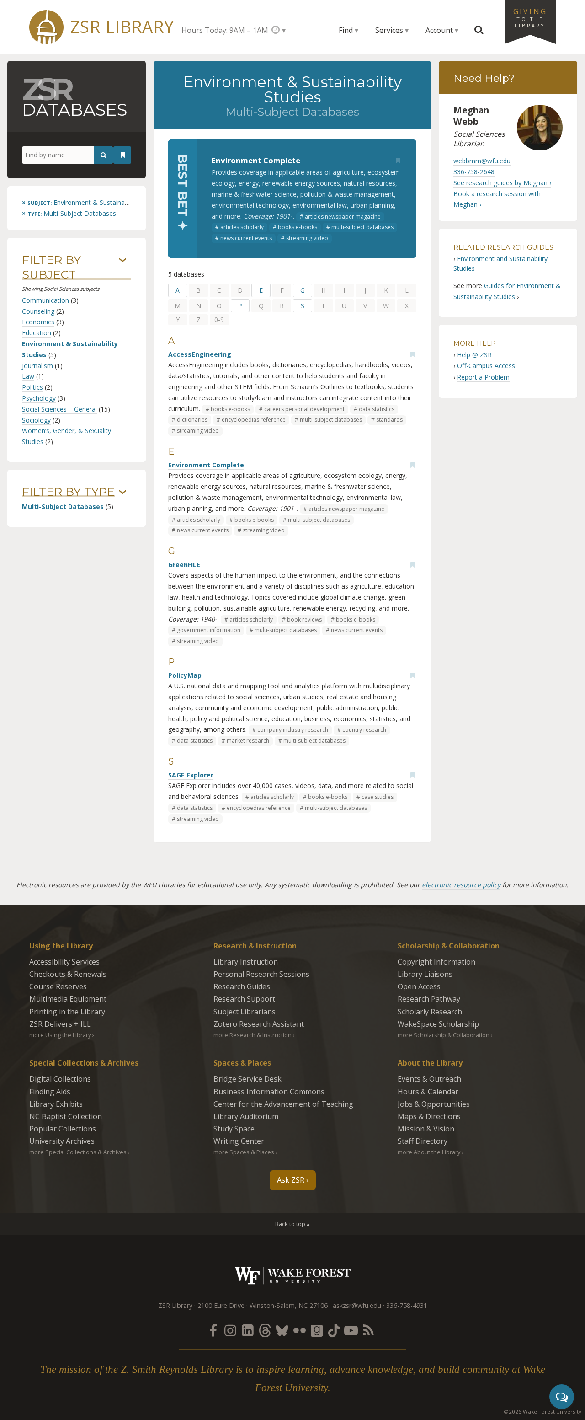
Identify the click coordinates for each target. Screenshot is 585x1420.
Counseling (38, 311)
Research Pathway (429, 999)
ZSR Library (122, 26)
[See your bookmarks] (123, 155)
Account (439, 30)
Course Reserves (58, 986)
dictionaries (192, 419)
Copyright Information (436, 962)
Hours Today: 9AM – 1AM (224, 30)
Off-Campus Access (486, 365)
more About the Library (429, 1152)
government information (208, 630)
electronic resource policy (461, 884)
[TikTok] (334, 1330)
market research (248, 741)
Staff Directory (422, 1141)
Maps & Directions (429, 1116)
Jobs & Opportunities (434, 1104)
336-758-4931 (406, 1305)
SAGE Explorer (190, 775)
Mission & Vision (426, 1129)
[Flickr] (299, 1330)
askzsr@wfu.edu (357, 1305)
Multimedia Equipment (67, 999)
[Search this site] (479, 30)
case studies (378, 797)
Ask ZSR (290, 1180)
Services (389, 30)
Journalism (37, 365)
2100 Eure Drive (221, 1305)
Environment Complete (256, 160)
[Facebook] (213, 1330)
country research (364, 730)
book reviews (304, 619)
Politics (32, 387)
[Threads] (264, 1330)
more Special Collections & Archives (78, 1152)
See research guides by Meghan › (502, 182)
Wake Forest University (292, 1276)
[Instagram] (230, 1330)
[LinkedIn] (248, 1330)
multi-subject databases (362, 227)
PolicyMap (185, 675)
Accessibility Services (64, 962)
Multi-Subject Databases (63, 506)
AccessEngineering (199, 354)
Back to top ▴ (292, 1224)
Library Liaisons (425, 974)
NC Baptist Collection (65, 1116)
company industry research (292, 730)
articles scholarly (242, 227)
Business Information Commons (268, 1092)
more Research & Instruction (252, 1035)
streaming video (307, 238)
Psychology (39, 398)
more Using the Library (60, 1035)
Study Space (234, 1129)
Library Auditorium (245, 1116)
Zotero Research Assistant (258, 1024)
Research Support (244, 999)
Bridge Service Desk (247, 1079)
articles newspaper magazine (343, 216)
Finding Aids (49, 1092)
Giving (530, 17)
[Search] (103, 155)
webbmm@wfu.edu (482, 160)
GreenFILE (184, 564)
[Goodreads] (317, 1330)
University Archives (62, 1141)
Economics (38, 321)
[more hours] (278, 29)
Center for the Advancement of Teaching (283, 1104)
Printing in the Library (67, 1012)
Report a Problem (483, 377)
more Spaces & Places (243, 1152)
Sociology (36, 420)
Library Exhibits (56, 1104)
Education (36, 332)
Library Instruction (245, 962)
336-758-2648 (474, 171)
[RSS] (368, 1330)
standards (389, 419)
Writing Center (238, 1141)
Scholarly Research (430, 1012)
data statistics (376, 409)
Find (346, 30)
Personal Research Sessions (261, 974)
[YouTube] (351, 1330)
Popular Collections (62, 1129)
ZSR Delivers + (60, 1024)
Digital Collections (60, 1079)
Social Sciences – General (59, 409)
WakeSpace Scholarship (438, 1024)
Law (28, 376)
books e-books (297, 227)
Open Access (419, 986)
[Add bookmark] (398, 160)
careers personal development (304, 409)
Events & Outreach (429, 1079)
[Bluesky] (282, 1330)
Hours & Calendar (428, 1092)
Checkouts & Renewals (67, 974)
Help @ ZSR (474, 354)
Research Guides (241, 986)
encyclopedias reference (254, 419)
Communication (45, 300)
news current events (246, 238)
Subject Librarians (244, 1012)
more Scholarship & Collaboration (443, 1035)
